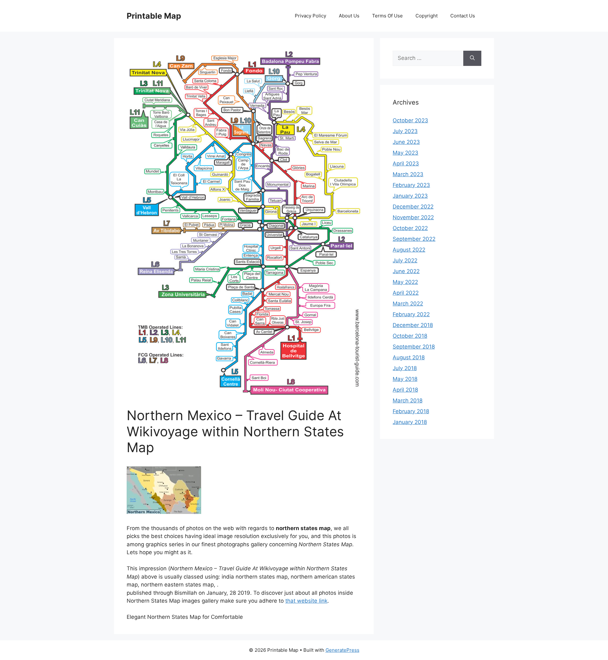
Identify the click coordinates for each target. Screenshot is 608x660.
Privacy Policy (310, 16)
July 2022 (405, 260)
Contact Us (462, 16)
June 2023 (406, 142)
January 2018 (410, 422)
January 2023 (410, 196)
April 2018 (405, 390)
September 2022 (414, 239)
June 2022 (406, 271)
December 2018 (413, 325)
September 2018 (414, 346)
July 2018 (405, 368)
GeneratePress (342, 650)
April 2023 (406, 163)
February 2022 (411, 314)
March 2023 (408, 174)
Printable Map (154, 16)
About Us (349, 16)
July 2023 (405, 131)
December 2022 (413, 206)
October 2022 (410, 228)
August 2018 (409, 357)
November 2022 (413, 217)
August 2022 (409, 250)
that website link (306, 601)
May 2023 (405, 153)
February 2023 (411, 185)
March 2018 (407, 400)
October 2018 (410, 336)
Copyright (426, 16)
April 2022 (406, 293)
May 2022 (405, 282)
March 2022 (408, 303)
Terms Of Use (387, 16)
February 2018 (411, 411)
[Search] (472, 58)
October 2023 (410, 120)
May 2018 (405, 379)
